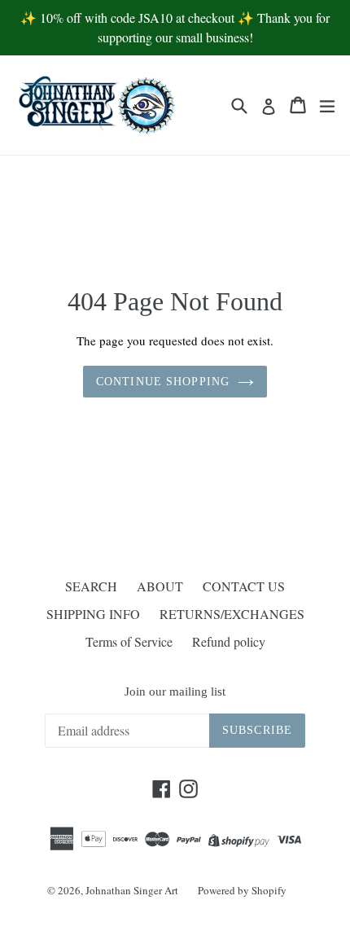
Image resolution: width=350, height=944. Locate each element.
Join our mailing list (175, 691)
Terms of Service (129, 641)
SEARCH (91, 586)
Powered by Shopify (242, 890)
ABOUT (160, 586)
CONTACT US (244, 586)
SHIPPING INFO (93, 613)
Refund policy (228, 641)
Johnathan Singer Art (131, 890)
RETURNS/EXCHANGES (232, 613)
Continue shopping (163, 381)
